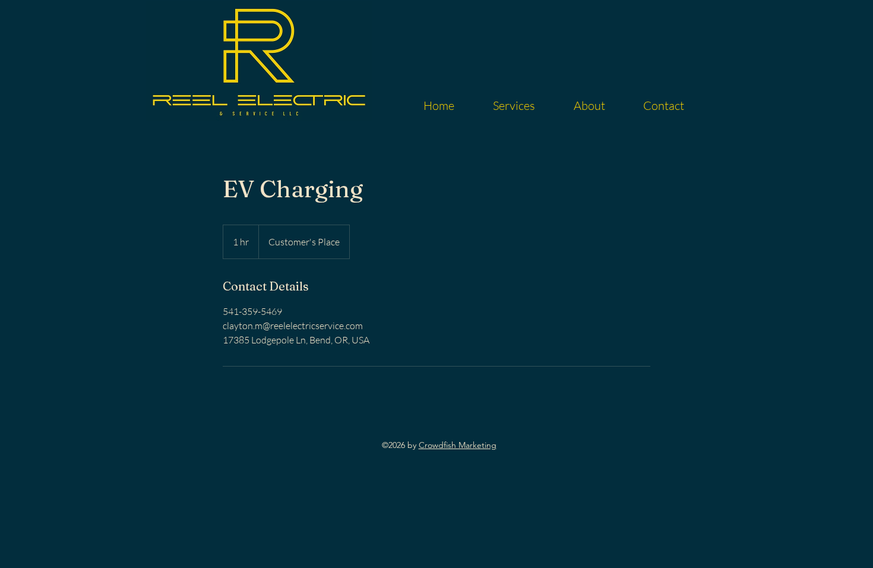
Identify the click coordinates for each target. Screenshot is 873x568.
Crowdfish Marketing (457, 445)
